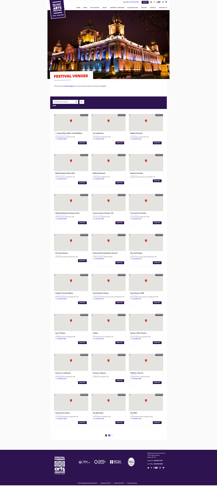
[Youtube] (158, 2)
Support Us (163, 7)
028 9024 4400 (99, 418)
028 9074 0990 (62, 219)
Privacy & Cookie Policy (132, 483)
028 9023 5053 (136, 418)
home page (69, 86)
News (85, 7)
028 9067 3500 (62, 418)
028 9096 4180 (99, 139)
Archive (144, 7)
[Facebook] (154, 2)
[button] (71, 121)
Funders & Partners (117, 7)
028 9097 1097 (136, 339)
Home (78, 7)
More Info (82, 142)
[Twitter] (151, 2)
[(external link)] (59, 465)
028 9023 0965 (99, 179)
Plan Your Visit (132, 7)
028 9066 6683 (99, 259)
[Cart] (166, 2)
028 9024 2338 (136, 219)
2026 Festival (95, 7)
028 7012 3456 (99, 219)
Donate (145, 2)
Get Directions (84, 115)
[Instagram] (163, 2)
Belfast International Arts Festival (90, 483)
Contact (153, 7)
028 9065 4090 (136, 379)
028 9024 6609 (134, 2)
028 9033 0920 (62, 299)
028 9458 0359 (136, 259)
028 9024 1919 (99, 299)
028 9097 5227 (136, 299)
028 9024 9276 (62, 179)
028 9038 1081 (62, 339)
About (104, 7)
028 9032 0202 (136, 139)
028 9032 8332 (62, 379)
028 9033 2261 (99, 339)
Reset (54, 105)
